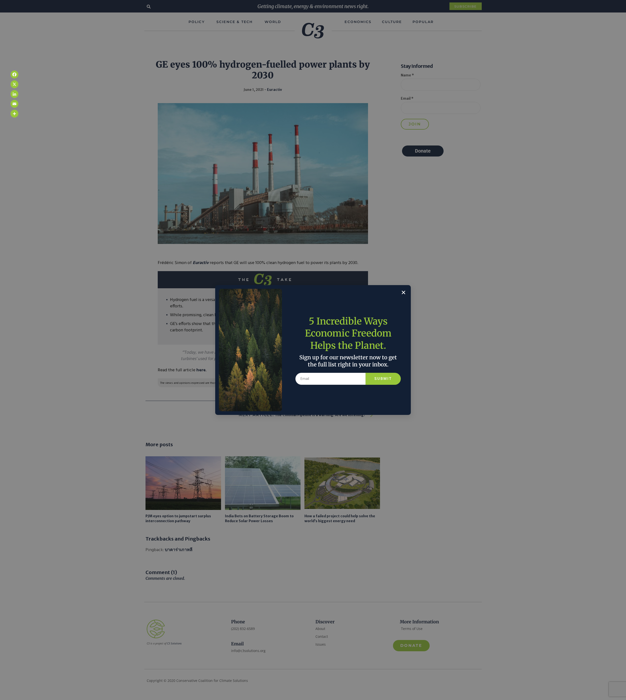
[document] (313, 350)
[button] (403, 292)
